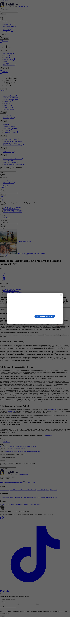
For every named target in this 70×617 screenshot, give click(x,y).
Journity (59, 325)
